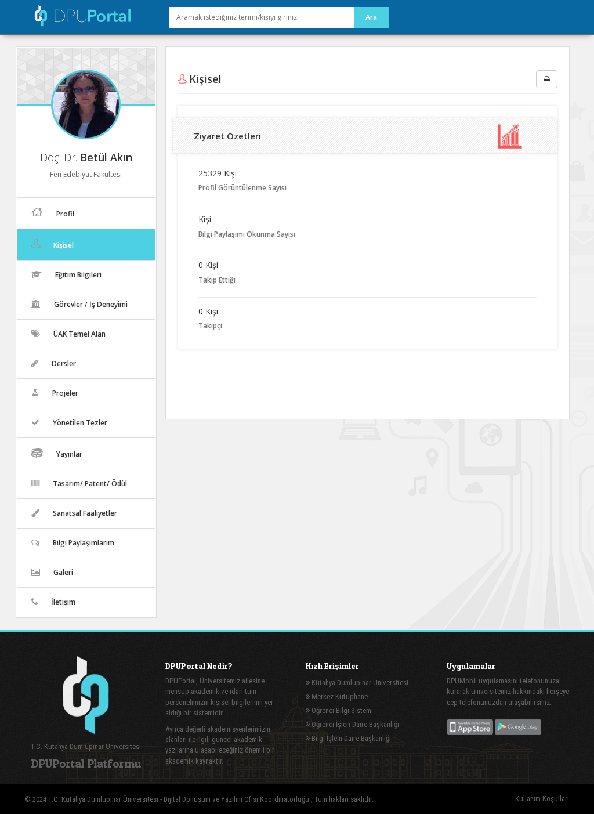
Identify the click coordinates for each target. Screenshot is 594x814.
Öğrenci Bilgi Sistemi (341, 710)
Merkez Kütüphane (339, 696)
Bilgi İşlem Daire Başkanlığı (350, 738)
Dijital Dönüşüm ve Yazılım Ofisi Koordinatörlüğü (237, 799)
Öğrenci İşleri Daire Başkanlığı (354, 724)
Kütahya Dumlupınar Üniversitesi (359, 682)
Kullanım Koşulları (542, 798)
